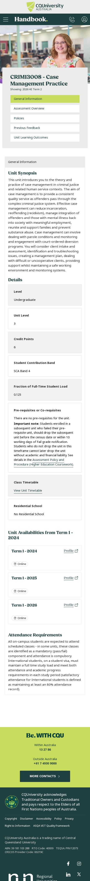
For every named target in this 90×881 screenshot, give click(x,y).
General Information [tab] (28, 99)
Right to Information (17, 826)
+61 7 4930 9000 (45, 763)
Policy (58, 819)
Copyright (11, 819)
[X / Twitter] (79, 874)
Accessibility (43, 819)
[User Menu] (84, 19)
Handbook (31, 19)
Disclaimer (26, 819)
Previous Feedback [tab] (27, 128)
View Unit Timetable (28, 490)
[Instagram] (79, 863)
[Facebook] (68, 863)
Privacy (69, 819)
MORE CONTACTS (43, 776)
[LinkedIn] (68, 874)
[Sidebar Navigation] (5, 19)
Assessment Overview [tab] (29, 108)
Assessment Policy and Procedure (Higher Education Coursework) (43, 462)
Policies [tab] (19, 118)
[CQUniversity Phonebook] (72, 19)
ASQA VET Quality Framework (51, 826)
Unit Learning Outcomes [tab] (31, 137)
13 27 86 (45, 750)
